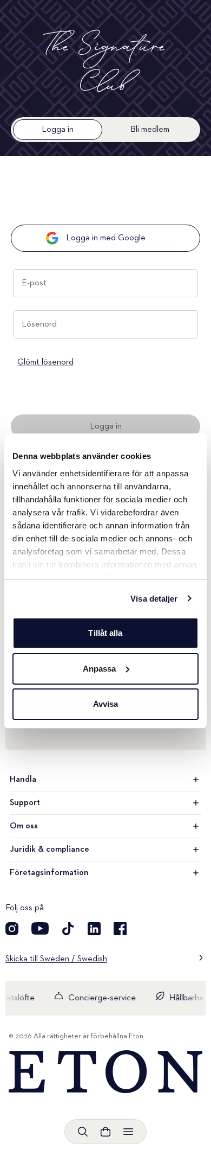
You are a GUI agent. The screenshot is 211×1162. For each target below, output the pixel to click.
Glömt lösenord (45, 362)
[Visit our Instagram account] (11, 928)
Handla (23, 779)
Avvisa (105, 703)
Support (25, 803)
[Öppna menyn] (128, 1132)
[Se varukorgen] (105, 1132)
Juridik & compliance (49, 849)
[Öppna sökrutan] (83, 1132)
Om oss (24, 826)
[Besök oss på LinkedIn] (94, 928)
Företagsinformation (49, 873)
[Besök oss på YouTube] (40, 928)
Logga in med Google (106, 238)
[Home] (105, 1072)
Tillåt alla (105, 632)
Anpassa (99, 668)
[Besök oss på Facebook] (120, 928)
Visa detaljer (153, 598)
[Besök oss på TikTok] (68, 928)
